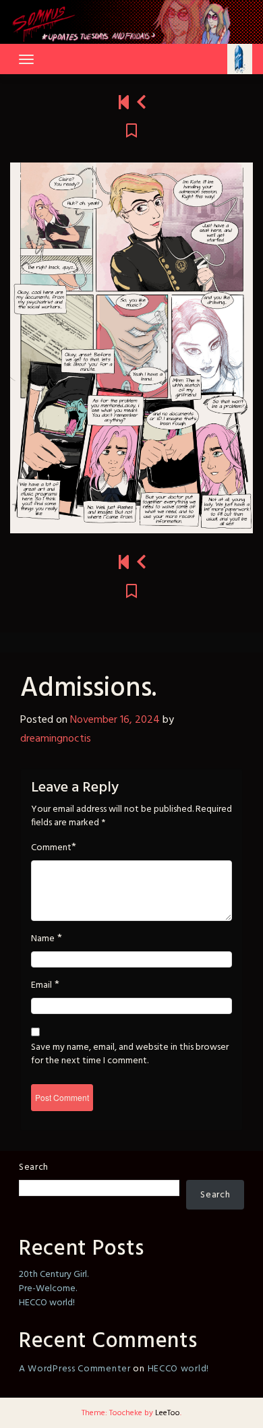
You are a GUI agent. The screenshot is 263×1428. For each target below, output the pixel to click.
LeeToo (167, 1413)
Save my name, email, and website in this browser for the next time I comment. (130, 1054)
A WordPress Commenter (75, 1369)
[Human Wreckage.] (141, 103)
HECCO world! (47, 1303)
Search (34, 1167)
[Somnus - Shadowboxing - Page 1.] (124, 103)
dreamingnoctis (55, 739)
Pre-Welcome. (48, 1289)
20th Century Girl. (53, 1274)
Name (43, 939)
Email (41, 985)
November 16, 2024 (115, 720)
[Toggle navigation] (26, 59)
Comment (51, 848)
